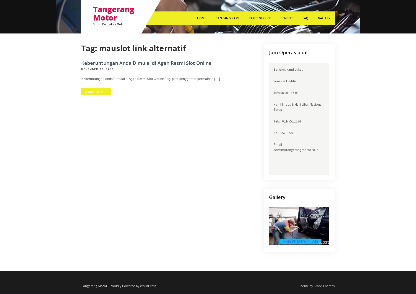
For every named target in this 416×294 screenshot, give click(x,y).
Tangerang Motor (113, 13)
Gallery (324, 18)
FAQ (305, 18)
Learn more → (96, 91)
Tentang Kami (227, 18)
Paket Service (260, 18)
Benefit (287, 18)
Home (201, 18)
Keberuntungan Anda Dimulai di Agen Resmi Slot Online (146, 63)
